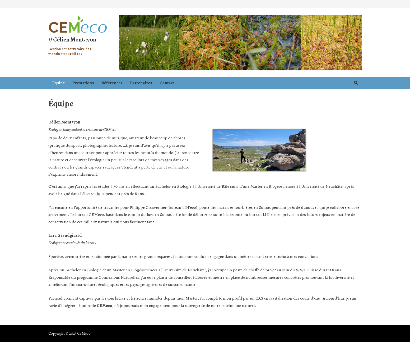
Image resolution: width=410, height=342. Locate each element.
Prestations (83, 83)
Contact (167, 83)
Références (112, 83)
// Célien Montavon (72, 40)
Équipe (58, 83)
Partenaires (141, 83)
